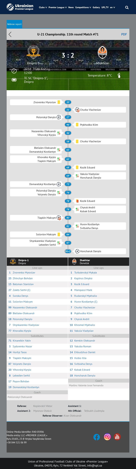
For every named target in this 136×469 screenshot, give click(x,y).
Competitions (82, 7)
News (71, 7)
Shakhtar (102, 63)
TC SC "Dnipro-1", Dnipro (35, 80)
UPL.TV (105, 7)
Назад (9, 34)
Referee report (14, 24)
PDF (124, 34)
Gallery (96, 7)
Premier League (56, 7)
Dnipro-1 (33, 63)
